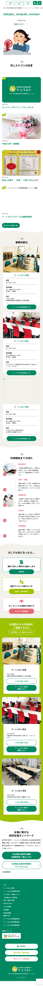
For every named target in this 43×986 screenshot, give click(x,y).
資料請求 (21, 572)
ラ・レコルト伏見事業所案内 (12, 918)
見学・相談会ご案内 (9, 900)
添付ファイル (18, 24)
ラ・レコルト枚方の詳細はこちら (21, 749)
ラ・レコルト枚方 (19, 2)
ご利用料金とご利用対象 (10, 897)
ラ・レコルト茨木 (28, 2)
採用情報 (6, 909)
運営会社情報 (7, 913)
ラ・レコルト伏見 (10, 2)
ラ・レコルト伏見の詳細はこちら (21, 688)
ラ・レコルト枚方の (21, 373)
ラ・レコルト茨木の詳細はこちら (21, 809)
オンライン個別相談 (21, 611)
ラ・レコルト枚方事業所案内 (12, 922)
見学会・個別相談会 (21, 591)
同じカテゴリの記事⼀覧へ (11, 225)
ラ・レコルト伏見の (21, 307)
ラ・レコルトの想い (9, 888)
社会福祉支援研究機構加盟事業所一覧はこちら (21, 855)
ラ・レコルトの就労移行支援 (12, 891)
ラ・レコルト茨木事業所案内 (12, 925)
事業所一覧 (7, 915)
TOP (5, 884)
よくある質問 (7, 906)
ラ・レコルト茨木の (21, 438)
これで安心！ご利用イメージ (12, 894)
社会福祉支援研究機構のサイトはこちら (21, 865)
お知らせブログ (8, 903)
